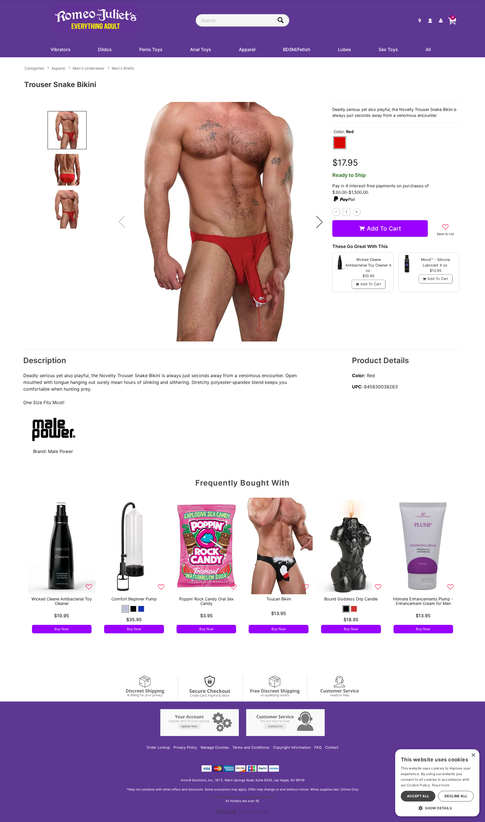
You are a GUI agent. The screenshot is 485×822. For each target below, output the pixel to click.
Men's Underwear (88, 68)
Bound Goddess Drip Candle (351, 598)
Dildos (105, 49)
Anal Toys (200, 49)
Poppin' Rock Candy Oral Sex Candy (206, 601)
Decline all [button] (456, 796)
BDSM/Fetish (296, 49)
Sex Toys (388, 49)
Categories (34, 68)
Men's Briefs (123, 68)
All (428, 49)
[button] (319, 222)
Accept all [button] (418, 796)
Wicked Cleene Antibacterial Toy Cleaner (61, 601)
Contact (331, 747)
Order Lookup (158, 747)
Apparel (247, 49)
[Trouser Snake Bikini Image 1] (220, 221)
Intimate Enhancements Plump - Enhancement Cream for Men (423, 601)
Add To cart (384, 228)
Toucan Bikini (278, 598)
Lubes (344, 49)
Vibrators (60, 49)
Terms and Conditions (250, 747)
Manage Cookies (215, 747)
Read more (441, 785)
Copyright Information (292, 747)
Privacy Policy (185, 747)
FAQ (318, 747)
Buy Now (61, 629)
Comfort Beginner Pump (134, 598)
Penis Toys (151, 49)
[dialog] (437, 782)
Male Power (60, 451)
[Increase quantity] (357, 212)
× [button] (473, 755)
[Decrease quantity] (336, 212)
